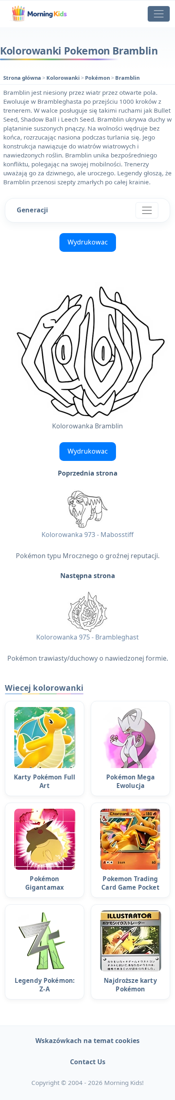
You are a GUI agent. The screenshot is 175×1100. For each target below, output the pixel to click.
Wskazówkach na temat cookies (87, 1040)
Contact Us (87, 1061)
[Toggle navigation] (158, 14)
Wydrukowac (88, 242)
